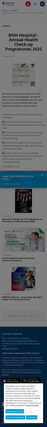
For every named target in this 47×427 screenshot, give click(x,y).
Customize (31, 417)
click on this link (33, 405)
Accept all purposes (14, 411)
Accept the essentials (15, 417)
